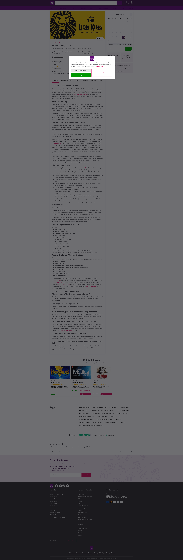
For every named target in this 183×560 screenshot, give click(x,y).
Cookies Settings (102, 72)
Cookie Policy (99, 66)
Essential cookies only (80, 70)
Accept (80, 75)
